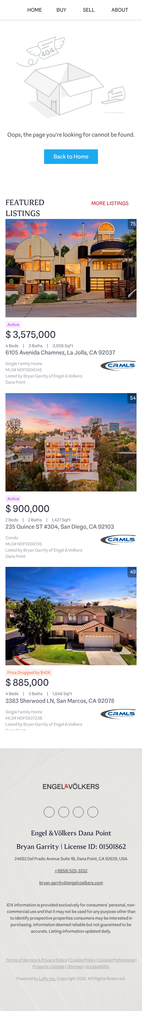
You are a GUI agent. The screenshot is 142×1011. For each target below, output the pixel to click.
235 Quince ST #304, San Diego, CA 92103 (59, 526)
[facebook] (49, 812)
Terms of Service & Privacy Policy (36, 960)
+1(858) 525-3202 (71, 871)
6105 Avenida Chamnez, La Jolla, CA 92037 (60, 352)
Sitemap (75, 966)
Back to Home (71, 156)
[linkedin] (63, 812)
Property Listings (48, 966)
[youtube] (92, 812)
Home (34, 10)
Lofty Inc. (47, 978)
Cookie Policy (83, 960)
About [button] (119, 10)
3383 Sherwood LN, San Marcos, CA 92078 (59, 701)
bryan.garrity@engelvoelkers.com (71, 883)
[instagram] (78, 812)
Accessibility (97, 966)
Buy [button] (61, 10)
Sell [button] (89, 10)
